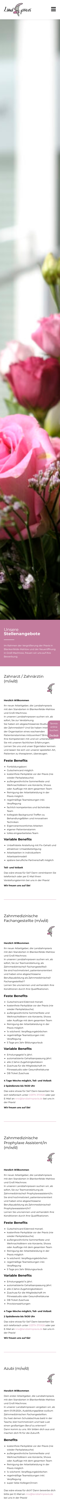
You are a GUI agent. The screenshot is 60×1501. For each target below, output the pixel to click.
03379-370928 (37, 1095)
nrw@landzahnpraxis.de (29, 1098)
